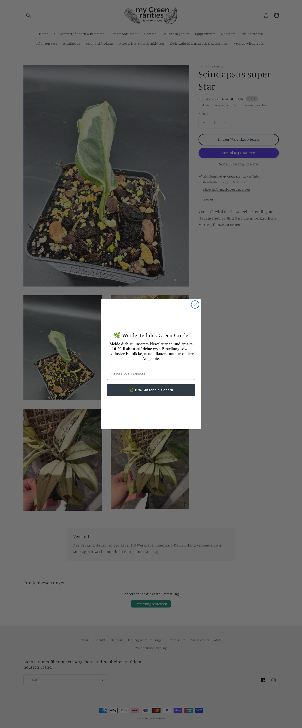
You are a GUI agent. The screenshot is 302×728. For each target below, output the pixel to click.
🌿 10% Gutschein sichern (151, 390)
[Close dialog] (195, 304)
